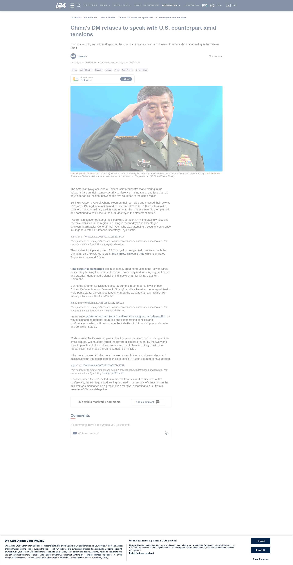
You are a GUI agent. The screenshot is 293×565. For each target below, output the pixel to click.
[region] (146, 550)
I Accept (261, 541)
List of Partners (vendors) (141, 553)
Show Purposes (260, 559)
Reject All (260, 550)
